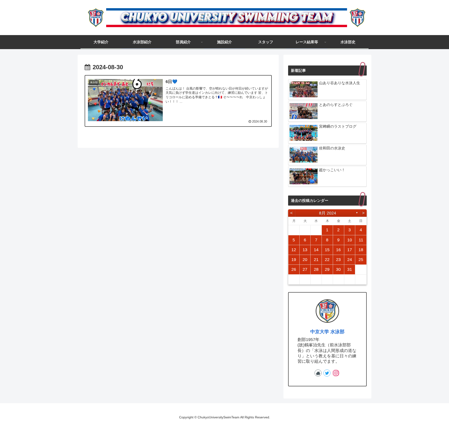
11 (361, 240)
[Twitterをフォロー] (326, 373)
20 (305, 259)
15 (327, 249)
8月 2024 (327, 213)
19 (293, 259)
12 (293, 249)
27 (305, 269)
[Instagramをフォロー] (335, 373)
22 (327, 259)
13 (305, 249)
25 (360, 259)
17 (349, 249)
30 (338, 269)
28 (316, 269)
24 (349, 259)
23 (338, 259)
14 (316, 249)
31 (349, 269)
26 (293, 269)
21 (316, 259)
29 (327, 269)
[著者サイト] (318, 373)
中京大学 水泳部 (327, 331)
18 (360, 249)
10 (349, 240)
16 (338, 249)
